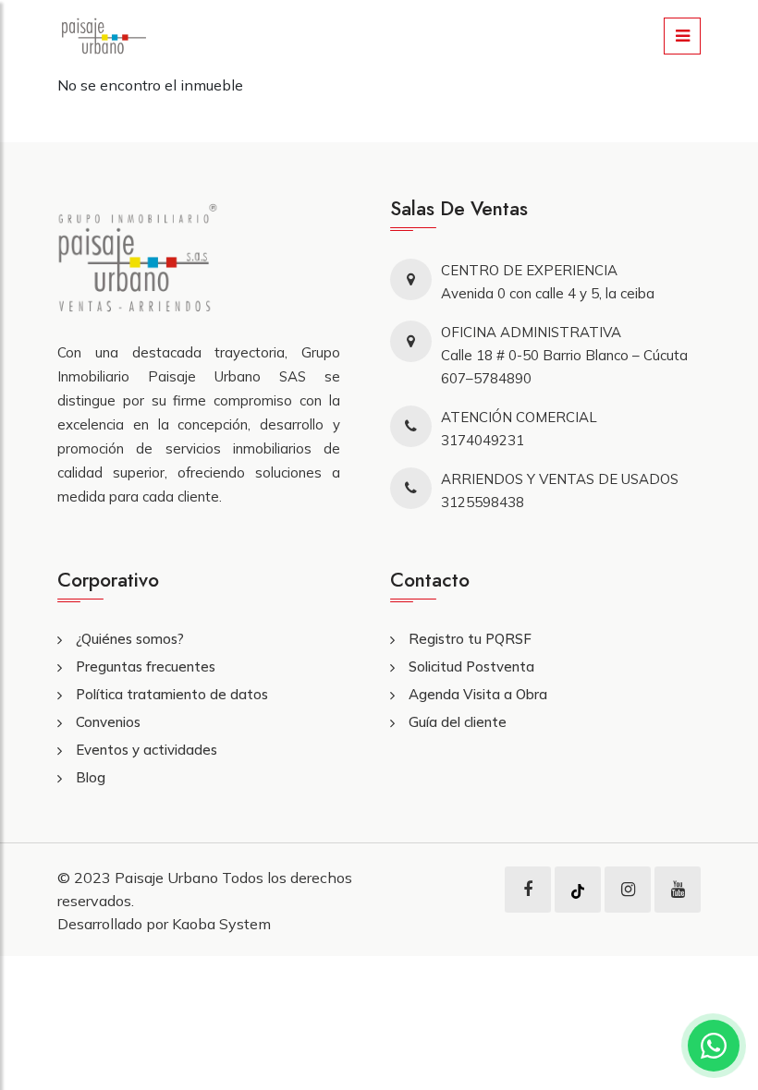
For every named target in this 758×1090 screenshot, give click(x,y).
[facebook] (527, 889)
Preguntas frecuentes (145, 666)
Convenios (108, 722)
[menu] (682, 36)
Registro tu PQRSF (470, 639)
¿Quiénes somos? (130, 639)
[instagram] (628, 889)
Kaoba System (221, 923)
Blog (90, 777)
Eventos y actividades (146, 749)
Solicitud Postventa (471, 666)
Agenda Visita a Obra (478, 694)
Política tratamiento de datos (172, 694)
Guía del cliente (458, 722)
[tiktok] (577, 889)
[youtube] (678, 889)
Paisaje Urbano (168, 877)
